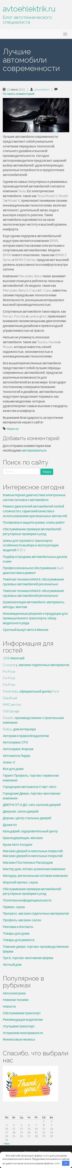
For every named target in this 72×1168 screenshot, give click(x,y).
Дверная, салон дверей (20, 811)
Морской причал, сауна (20, 882)
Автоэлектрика (14, 993)
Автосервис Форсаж (18, 749)
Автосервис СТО (15, 742)
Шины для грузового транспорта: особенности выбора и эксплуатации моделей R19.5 (31, 545)
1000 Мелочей (13, 658)
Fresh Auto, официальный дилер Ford (31, 691)
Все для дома (13, 769)
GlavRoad (10, 698)
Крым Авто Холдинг (18, 844)
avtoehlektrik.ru (29, 8)
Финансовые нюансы (19, 1039)
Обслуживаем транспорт (22, 1013)
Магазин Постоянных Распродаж (28, 862)
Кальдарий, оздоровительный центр (30, 831)
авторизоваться (34, 450)
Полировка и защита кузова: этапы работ (34, 522)
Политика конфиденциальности (27, 900)
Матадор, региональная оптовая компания (35, 875)
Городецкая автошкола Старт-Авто (29, 787)
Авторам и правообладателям (26, 736)
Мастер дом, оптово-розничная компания (34, 869)
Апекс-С (9, 762)
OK (66, 1163)
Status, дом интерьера (19, 729)
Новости (12, 428)
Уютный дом (12, 964)
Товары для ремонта (18, 940)
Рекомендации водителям (23, 1019)
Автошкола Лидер (16, 755)
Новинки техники (15, 1000)
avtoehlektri (41, 89)
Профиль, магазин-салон (22, 920)
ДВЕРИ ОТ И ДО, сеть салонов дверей (32, 805)
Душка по (10, 825)
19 (21, 1132)
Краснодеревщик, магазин (23, 838)
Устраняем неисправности (23, 1033)
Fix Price (9, 671)
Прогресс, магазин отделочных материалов (36, 913)
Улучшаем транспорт (19, 1026)
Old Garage (11, 711)
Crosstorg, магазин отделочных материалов (36, 665)
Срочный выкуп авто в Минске (25, 630)
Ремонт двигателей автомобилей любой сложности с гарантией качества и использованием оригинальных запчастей (35, 511)
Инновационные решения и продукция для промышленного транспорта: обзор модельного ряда (35, 618)
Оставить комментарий (18, 93)
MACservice (12, 704)
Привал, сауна (14, 907)
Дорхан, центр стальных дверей (27, 818)
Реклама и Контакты (18, 927)
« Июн (6, 1143)
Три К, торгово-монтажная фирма (28, 958)
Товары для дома (16, 933)
